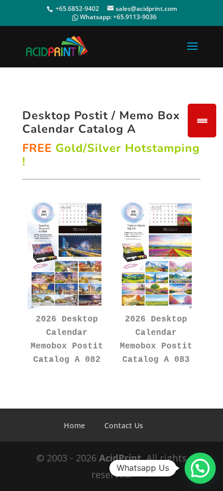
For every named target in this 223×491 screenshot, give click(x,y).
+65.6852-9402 (77, 8)
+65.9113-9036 (135, 16)
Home (74, 425)
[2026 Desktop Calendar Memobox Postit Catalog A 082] (66, 254)
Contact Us (123, 425)
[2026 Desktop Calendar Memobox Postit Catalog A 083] (156, 254)
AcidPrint (120, 458)
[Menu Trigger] (202, 120)
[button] (200, 468)
